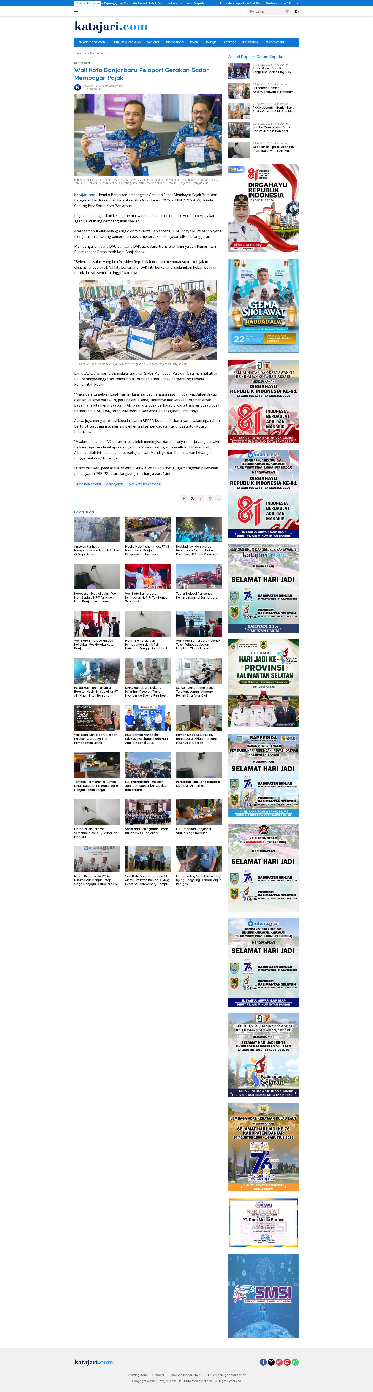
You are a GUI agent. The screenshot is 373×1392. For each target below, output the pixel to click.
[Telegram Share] (210, 498)
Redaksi (158, 1375)
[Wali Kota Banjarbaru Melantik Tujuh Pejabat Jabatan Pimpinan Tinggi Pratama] (199, 624)
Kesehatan (250, 42)
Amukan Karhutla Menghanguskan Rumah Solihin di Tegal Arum (96, 550)
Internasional (175, 42)
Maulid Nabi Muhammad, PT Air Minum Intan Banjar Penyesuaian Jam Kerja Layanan (147, 550)
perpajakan (114, 484)
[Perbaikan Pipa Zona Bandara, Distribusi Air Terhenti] (199, 765)
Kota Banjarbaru (88, 484)
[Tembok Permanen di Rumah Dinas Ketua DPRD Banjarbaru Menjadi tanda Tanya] (97, 765)
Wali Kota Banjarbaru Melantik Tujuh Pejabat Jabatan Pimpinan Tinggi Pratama (198, 644)
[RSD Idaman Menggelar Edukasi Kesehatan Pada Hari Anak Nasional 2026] (148, 718)
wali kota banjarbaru (144, 484)
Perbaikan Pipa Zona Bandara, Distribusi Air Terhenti (198, 784)
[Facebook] (263, 1362)
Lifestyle (211, 42)
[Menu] (77, 11)
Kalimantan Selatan (91, 42)
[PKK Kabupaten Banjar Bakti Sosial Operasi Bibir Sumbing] (239, 111)
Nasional (153, 42)
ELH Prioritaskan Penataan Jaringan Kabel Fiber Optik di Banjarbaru (146, 786)
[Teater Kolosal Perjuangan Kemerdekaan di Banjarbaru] (199, 576)
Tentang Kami (138, 1375)
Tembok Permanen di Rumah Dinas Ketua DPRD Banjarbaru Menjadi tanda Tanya (96, 786)
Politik (194, 42)
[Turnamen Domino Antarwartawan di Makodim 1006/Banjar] (239, 91)
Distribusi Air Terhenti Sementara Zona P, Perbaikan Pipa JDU (95, 833)
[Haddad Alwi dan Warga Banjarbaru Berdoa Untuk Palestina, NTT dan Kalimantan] (199, 529)
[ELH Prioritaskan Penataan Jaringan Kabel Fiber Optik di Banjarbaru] (148, 765)
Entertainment (274, 42)
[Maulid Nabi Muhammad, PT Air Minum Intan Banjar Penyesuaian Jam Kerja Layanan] (148, 529)
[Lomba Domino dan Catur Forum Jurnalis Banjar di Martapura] (239, 130)
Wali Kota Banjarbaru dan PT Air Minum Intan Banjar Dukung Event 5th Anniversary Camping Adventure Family (148, 880)
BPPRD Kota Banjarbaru (109, 86)
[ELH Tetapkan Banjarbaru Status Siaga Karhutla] (199, 812)
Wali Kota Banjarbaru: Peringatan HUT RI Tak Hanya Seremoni (146, 597)
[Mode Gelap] (296, 11)
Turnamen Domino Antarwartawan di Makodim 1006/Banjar (273, 90)
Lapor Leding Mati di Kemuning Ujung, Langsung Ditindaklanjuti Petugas (198, 880)
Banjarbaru (82, 63)
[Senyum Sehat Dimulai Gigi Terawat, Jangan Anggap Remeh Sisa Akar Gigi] (199, 671)
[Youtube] (287, 1362)
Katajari (88, 86)
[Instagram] (279, 1362)
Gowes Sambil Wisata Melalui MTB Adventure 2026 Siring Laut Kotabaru (285, 3)
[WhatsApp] (295, 1362)
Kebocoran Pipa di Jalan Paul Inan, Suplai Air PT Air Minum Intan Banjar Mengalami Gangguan (95, 597)
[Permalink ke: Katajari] (77, 87)
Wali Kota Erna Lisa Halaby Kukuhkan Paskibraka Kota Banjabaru (94, 644)
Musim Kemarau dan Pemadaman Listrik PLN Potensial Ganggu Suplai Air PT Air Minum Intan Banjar (147, 645)
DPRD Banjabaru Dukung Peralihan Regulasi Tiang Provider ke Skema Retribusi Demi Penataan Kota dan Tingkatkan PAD (145, 692)
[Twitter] (271, 1362)
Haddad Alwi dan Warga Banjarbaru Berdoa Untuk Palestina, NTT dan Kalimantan (198, 550)
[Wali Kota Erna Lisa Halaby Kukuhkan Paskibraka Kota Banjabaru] (97, 624)
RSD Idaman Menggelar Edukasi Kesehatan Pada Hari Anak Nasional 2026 (146, 738)
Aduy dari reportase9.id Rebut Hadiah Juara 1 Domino (176, 3)
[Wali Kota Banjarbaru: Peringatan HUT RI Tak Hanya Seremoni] (148, 576)
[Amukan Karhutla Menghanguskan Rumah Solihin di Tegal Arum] (97, 529)
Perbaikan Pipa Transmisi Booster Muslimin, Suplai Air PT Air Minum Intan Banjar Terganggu (96, 692)
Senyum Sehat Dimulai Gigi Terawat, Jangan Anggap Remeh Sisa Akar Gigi (195, 691)
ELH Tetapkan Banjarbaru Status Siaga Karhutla (194, 831)
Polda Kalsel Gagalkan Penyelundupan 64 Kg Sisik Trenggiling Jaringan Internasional (272, 70)
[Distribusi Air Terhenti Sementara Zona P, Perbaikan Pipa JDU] (97, 812)
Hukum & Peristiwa (127, 42)
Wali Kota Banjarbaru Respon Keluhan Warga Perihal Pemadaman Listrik (95, 738)
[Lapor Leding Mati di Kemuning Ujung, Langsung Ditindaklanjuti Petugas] (199, 859)
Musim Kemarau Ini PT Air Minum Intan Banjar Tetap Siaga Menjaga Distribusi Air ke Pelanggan (96, 880)
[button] (288, 11)
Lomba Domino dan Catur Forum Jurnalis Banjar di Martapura (272, 129)
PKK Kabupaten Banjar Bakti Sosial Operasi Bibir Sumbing (273, 109)
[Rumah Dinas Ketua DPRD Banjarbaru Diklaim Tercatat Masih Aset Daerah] (199, 718)
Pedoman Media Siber (184, 1375)
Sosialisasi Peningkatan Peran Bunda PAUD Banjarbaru (146, 831)
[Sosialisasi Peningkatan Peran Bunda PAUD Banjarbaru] (148, 812)
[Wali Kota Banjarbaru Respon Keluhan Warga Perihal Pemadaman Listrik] (97, 718)
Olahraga (229, 42)
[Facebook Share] (184, 498)
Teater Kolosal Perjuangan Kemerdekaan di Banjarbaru (197, 595)
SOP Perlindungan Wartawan (225, 1375)
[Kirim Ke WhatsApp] (218, 498)
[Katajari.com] (111, 27)
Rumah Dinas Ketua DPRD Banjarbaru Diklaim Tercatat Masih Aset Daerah (196, 738)
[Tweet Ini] (192, 498)
